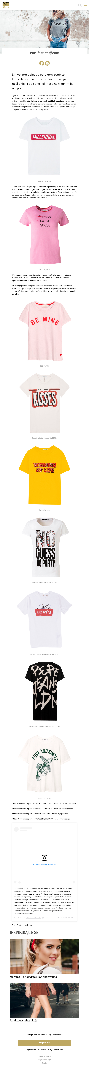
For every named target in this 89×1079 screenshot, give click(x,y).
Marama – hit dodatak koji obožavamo (33, 977)
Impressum (31, 1050)
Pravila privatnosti (44, 1056)
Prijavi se (44, 1043)
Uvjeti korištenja (44, 1060)
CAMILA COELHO (34, 918)
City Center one (55, 1050)
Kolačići (44, 1063)
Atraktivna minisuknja (23, 1020)
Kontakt (42, 1050)
